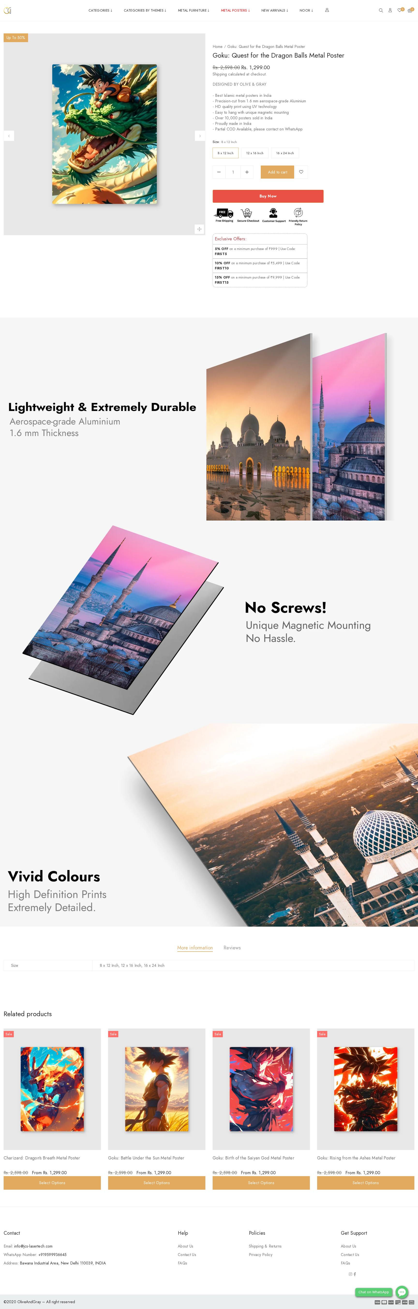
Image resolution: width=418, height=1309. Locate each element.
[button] (381, 11)
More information (195, 947)
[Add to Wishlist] (301, 172)
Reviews (232, 947)
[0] (400, 11)
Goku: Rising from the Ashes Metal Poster (356, 1158)
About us (185, 1246)
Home (218, 46)
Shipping (220, 74)
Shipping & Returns (265, 1246)
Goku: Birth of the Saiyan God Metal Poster (253, 1158)
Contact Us (187, 1254)
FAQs (182, 1263)
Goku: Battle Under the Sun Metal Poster (146, 1158)
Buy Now (268, 196)
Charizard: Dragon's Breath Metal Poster (42, 1158)
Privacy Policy (260, 1254)
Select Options (52, 1183)
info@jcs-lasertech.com (33, 1246)
